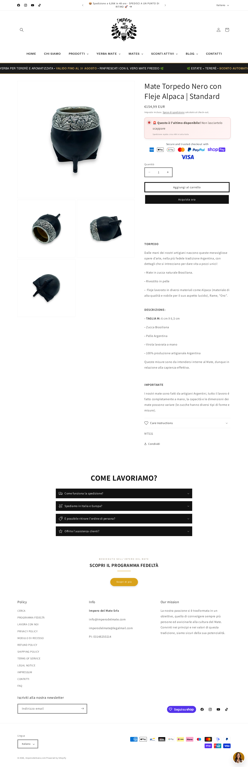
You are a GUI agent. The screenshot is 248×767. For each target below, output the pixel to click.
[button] (21, 30)
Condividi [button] (154, 443)
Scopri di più (124, 581)
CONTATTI (23, 679)
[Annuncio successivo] (165, 5)
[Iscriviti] (82, 708)
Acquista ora (187, 199)
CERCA (21, 610)
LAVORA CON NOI (28, 624)
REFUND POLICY (27, 645)
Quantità (149, 164)
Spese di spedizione (173, 112)
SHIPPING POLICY (28, 652)
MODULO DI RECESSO (30, 638)
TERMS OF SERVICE (28, 658)
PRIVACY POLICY (27, 631)
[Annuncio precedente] (82, 5)
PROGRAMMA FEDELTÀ (31, 617)
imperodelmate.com (35, 758)
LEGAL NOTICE (26, 665)
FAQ (19, 686)
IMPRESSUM (24, 672)
